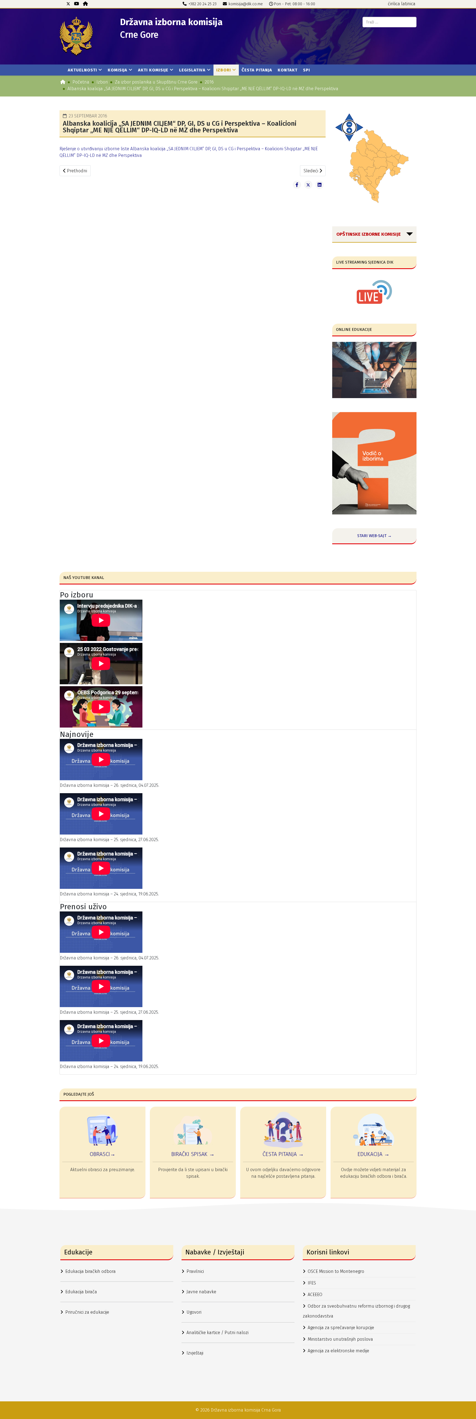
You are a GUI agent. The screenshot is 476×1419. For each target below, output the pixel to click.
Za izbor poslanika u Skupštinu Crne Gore (156, 82)
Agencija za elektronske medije (338, 1350)
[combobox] (389, 22)
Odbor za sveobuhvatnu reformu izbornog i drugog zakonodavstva (356, 1311)
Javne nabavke (201, 1291)
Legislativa (192, 70)
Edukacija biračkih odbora (90, 1271)
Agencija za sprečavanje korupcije (341, 1327)
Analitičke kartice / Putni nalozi (217, 1332)
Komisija (117, 70)
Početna (80, 82)
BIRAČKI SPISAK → (193, 1154)
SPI (306, 70)
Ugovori (193, 1312)
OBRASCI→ (102, 1154)
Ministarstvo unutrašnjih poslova (340, 1339)
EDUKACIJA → (374, 1154)
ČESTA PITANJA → (283, 1154)
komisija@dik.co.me (246, 4)
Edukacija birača (81, 1291)
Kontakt (288, 70)
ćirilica (394, 3)
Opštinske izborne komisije (368, 234)
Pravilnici (195, 1271)
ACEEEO (315, 1294)
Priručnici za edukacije (87, 1312)
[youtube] (76, 3)
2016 (209, 82)
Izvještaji (194, 1353)
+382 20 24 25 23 (202, 4)
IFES (312, 1283)
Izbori (223, 70)
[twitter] (68, 3)
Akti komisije (153, 70)
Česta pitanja (257, 70)
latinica (408, 3)
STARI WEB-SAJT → (374, 535)
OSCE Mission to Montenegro (336, 1271)
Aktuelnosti (82, 70)
